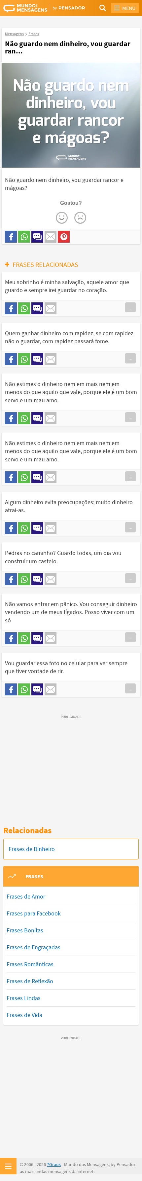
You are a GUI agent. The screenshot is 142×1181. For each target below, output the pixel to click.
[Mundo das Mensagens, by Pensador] (37, 8)
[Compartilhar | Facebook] (11, 237)
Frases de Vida (24, 1015)
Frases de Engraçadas (33, 947)
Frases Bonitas (25, 930)
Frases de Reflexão (30, 981)
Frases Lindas (24, 998)
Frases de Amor (26, 896)
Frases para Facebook (34, 913)
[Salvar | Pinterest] (64, 237)
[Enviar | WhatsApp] (24, 237)
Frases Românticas (30, 964)
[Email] (50, 237)
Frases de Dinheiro (32, 849)
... (130, 307)
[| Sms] (37, 237)
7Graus (54, 1164)
